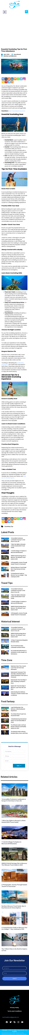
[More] (12, 82)
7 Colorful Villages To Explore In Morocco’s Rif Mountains (11, 842)
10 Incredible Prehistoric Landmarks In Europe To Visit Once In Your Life (14, 800)
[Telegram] (9, 82)
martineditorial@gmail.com (10, 1017)
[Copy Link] (3, 82)
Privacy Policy (14, 1007)
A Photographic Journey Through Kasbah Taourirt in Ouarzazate (14, 885)
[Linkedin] (12, 79)
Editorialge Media (22, 1034)
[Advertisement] (14, 29)
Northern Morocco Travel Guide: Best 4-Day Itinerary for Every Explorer (14, 907)
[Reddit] (9, 79)
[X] (6, 79)
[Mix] (15, 79)
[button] (4, 12)
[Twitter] (21, 79)
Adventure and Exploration (10, 56)
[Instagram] (24, 79)
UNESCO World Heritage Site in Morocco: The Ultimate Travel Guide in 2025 (14, 864)
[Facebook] (3, 79)
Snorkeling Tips (8, 526)
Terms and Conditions (15, 1011)
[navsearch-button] (26, 11)
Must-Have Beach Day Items (17, 111)
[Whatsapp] (18, 79)
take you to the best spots (14, 477)
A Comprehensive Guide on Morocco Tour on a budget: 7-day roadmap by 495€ (14, 928)
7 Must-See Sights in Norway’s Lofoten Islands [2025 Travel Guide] (14, 821)
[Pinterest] (6, 82)
